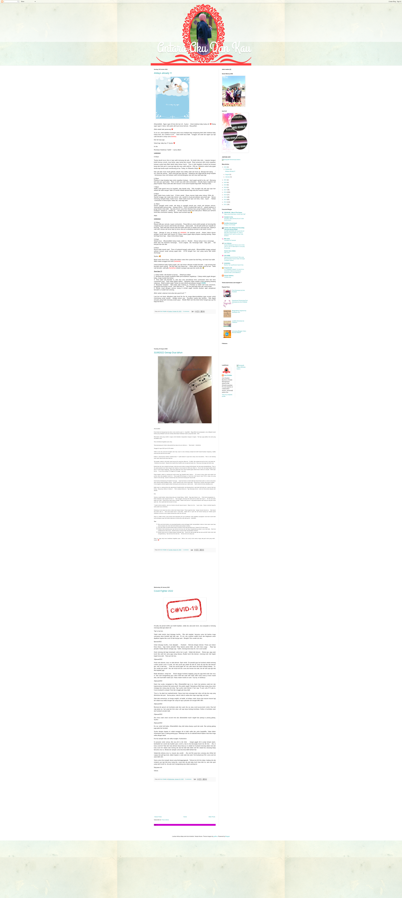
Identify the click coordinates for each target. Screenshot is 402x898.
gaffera (216, 836)
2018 (225, 187)
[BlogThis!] (198, 311)
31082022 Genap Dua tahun (168, 352)
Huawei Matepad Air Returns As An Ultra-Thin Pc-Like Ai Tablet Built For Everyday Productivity (234, 246)
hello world (226, 252)
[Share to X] (200, 311)
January (227, 177)
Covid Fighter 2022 (163, 591)
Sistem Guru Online (230, 251)
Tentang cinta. (227, 277)
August (227, 174)
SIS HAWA (227, 255)
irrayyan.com (228, 268)
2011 (225, 204)
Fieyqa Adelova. (229, 275)
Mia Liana (227, 238)
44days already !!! (163, 73)
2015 (225, 194)
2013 (225, 199)
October (227, 169)
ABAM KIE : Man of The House (233, 212)
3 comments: (186, 311)
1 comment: (186, 549)
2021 (225, 180)
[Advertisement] (185, 331)
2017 (225, 190)
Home (185, 817)
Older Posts (212, 817)
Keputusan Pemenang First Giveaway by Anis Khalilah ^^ (240, 302)
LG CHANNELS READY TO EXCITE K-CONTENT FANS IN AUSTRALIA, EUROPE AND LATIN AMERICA (234, 271)
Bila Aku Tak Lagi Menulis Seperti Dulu (233, 265)
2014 (225, 197)
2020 (225, 182)
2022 (225, 167)
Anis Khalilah (228, 375)
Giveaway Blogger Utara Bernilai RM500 (239, 331)
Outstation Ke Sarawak (230, 240)
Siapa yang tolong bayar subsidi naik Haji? (234, 214)
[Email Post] (192, 311)
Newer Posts (158, 817)
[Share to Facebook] (202, 311)
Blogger (227, 836)
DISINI (203, 283)
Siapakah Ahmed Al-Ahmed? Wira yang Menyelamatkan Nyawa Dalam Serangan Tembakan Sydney (234, 259)
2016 (225, 192)
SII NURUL (227, 263)
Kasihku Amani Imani (230, 223)
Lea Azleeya (227, 243)
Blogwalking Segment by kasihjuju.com (239, 311)
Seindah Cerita (228, 217)
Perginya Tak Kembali (229, 224)
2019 (225, 185)
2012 (225, 202)
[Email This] (196, 311)
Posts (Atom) (165, 820)
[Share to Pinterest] (204, 311)
